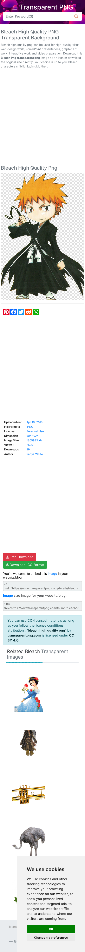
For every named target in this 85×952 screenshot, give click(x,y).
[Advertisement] (42, 117)
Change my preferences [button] (51, 937)
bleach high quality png (46, 630)
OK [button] (51, 929)
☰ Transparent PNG (42, 7)
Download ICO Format (26, 565)
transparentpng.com (24, 635)
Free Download (21, 557)
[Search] (76, 16)
